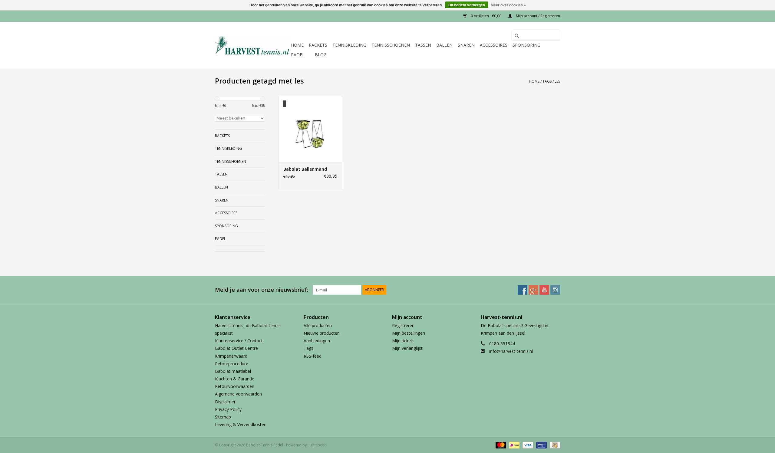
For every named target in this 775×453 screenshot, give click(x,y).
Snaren (466, 45)
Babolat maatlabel (233, 371)
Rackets (318, 45)
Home (297, 45)
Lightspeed (317, 445)
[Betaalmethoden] (500, 445)
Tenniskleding (349, 45)
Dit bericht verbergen (466, 5)
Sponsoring (526, 45)
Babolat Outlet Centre (236, 348)
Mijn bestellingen (408, 333)
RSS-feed (313, 356)
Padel (298, 54)
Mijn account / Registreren (537, 15)
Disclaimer (225, 402)
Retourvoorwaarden (234, 386)
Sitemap (223, 417)
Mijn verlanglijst (407, 348)
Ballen (444, 45)
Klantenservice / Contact (239, 340)
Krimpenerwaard (231, 356)
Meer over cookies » (508, 5)
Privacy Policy (228, 409)
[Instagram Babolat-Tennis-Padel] (555, 290)
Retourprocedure (231, 363)
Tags (547, 81)
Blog (321, 54)
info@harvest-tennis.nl (511, 351)
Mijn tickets (403, 340)
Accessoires (493, 45)
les (557, 81)
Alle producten (318, 325)
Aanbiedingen (317, 340)
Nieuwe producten (322, 333)
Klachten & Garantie (234, 379)
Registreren (403, 325)
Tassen (423, 45)
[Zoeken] (515, 36)
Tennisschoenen (390, 45)
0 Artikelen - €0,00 (486, 15)
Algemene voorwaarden (238, 394)
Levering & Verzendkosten (240, 424)
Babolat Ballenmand (305, 169)
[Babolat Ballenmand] (310, 129)
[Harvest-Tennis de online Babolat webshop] (252, 45)
